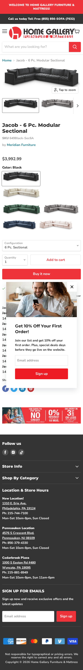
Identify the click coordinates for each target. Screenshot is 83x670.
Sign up (41, 373)
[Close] (72, 287)
